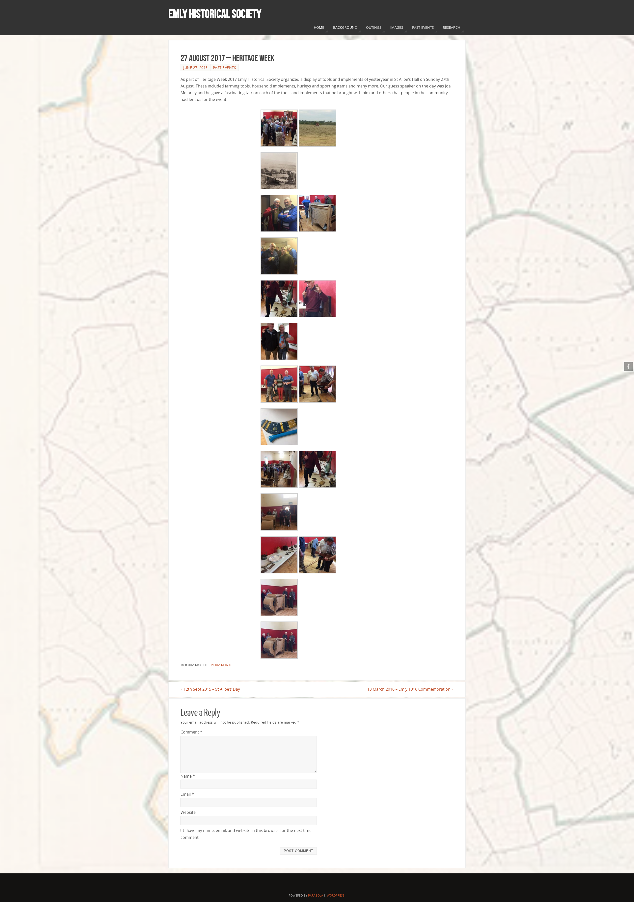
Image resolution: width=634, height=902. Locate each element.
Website (188, 812)
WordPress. (336, 895)
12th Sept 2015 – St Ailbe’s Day (210, 689)
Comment (191, 732)
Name (188, 776)
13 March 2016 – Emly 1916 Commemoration (410, 689)
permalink (221, 665)
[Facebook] (628, 366)
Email (187, 794)
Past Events (224, 67)
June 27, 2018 (195, 67)
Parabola (315, 895)
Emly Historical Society (214, 14)
